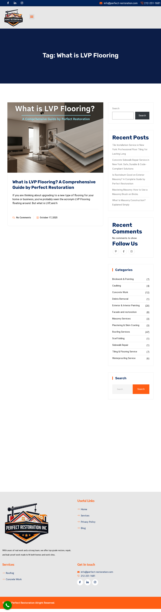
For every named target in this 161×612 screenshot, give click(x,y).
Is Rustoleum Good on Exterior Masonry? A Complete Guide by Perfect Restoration (128, 179)
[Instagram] (21, 3)
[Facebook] (8, 3)
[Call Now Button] (7, 605)
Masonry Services (121, 318)
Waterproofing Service (124, 358)
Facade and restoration (124, 312)
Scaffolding (118, 338)
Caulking (116, 285)
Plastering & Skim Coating (125, 325)
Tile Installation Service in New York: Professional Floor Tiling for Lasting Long (129, 149)
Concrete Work (120, 292)
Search (115, 108)
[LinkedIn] (15, 3)
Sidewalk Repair (120, 345)
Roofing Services (121, 331)
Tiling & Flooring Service (124, 351)
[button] (31, 16)
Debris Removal (120, 298)
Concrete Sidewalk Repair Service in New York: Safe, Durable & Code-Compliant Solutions (130, 164)
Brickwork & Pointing (123, 279)
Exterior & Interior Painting (126, 305)
